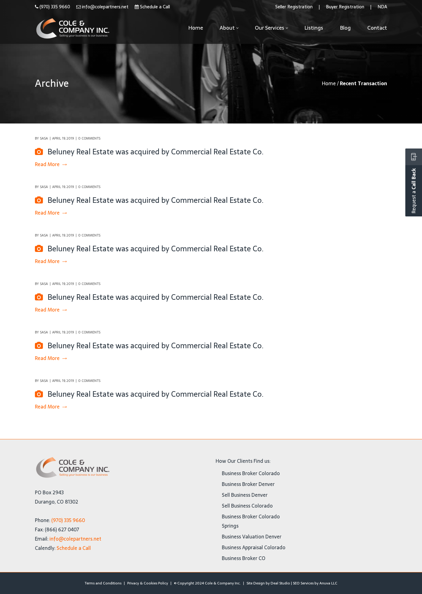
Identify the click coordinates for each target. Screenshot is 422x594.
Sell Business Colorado (247, 506)
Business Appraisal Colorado (253, 547)
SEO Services (303, 583)
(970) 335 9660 (55, 6)
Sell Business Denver (245, 495)
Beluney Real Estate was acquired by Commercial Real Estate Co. (156, 152)
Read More (47, 164)
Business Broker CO (243, 558)
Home (329, 83)
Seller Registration (294, 6)
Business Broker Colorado (251, 473)
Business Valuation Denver (251, 537)
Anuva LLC (328, 583)
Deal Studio (280, 583)
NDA (382, 6)
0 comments (89, 138)
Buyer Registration (345, 6)
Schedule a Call (155, 6)
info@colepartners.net (105, 6)
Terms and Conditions (103, 583)
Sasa (44, 138)
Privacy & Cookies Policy (147, 583)
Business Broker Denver (248, 484)
